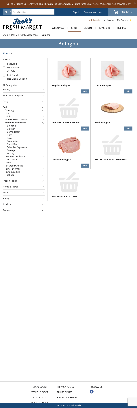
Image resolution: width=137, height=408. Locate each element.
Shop (5, 34)
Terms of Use (64, 392)
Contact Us (40, 397)
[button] (42, 90)
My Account (40, 387)
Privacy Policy (65, 387)
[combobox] (7, 12)
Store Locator (40, 392)
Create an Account (93, 12)
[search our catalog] (14, 12)
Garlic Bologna (103, 85)
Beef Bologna (102, 122)
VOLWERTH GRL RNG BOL (66, 122)
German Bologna (61, 159)
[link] (92, 392)
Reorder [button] (96, 20)
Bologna (46, 34)
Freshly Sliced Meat (28, 34)
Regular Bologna (61, 85)
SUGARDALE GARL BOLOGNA (111, 159)
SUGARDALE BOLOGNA (65, 196)
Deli (13, 34)
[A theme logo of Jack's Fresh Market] (22, 26)
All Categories (10, 85)
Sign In (76, 12)
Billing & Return (67, 397)
